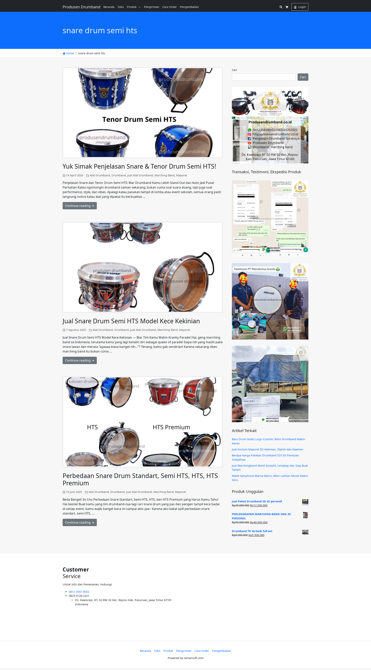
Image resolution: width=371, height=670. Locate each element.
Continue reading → (79, 206)
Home (69, 53)
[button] (140, 7)
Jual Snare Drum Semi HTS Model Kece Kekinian (131, 321)
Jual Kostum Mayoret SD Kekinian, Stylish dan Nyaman (267, 449)
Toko (120, 7)
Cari (234, 70)
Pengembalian (189, 7)
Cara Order (169, 7)
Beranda (108, 7)
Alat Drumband (100, 175)
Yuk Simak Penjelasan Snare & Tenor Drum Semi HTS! (139, 166)
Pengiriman (151, 7)
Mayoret (181, 175)
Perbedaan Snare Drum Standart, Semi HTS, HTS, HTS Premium (140, 479)
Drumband (118, 175)
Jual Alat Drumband (140, 175)
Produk (132, 7)
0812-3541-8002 (79, 592)
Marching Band (165, 175)
